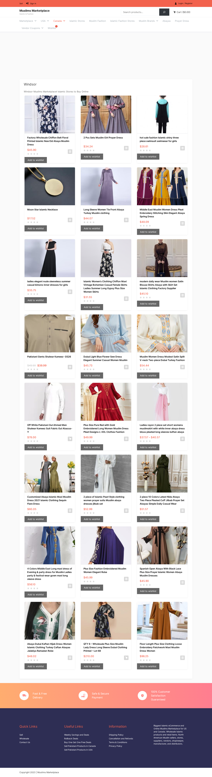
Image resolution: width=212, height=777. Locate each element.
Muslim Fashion (97, 20)
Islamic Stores (77, 20)
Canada (57, 20)
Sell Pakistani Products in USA (78, 750)
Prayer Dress (182, 20)
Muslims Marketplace (34, 10)
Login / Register (185, 3)
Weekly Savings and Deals (76, 735)
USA (43, 20)
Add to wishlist (36, 160)
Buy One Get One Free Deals (77, 742)
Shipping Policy (116, 735)
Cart (183, 12)
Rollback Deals (71, 738)
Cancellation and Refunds (121, 738)
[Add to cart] (70, 439)
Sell (21, 3)
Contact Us (24, 742)
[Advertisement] (106, 53)
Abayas (167, 20)
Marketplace (26, 20)
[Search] (164, 12)
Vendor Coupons (31, 28)
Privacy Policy (115, 746)
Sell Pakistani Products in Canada (80, 746)
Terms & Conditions (118, 742)
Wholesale (24, 738)
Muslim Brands (147, 20)
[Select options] (70, 151)
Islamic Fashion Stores (122, 20)
